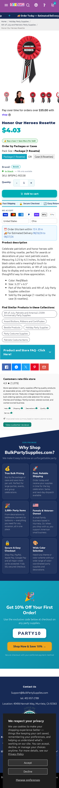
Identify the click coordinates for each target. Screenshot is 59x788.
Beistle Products (12, 327)
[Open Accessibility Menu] (36, 5)
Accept (28, 762)
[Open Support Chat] (44, 5)
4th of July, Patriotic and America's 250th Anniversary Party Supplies (24, 314)
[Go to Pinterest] (34, 367)
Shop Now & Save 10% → (29, 646)
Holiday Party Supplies (19, 21)
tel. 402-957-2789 (29, 698)
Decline (28, 771)
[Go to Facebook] (6, 367)
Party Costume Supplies (16, 333)
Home (4, 21)
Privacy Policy (16, 754)
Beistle (16, 167)
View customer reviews (17, 424)
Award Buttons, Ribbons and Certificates (24, 321)
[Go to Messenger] (16, 367)
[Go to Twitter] (26, 367)
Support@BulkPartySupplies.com (29, 692)
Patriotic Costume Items (16, 339)
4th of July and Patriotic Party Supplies (18, 24)
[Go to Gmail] (44, 367)
